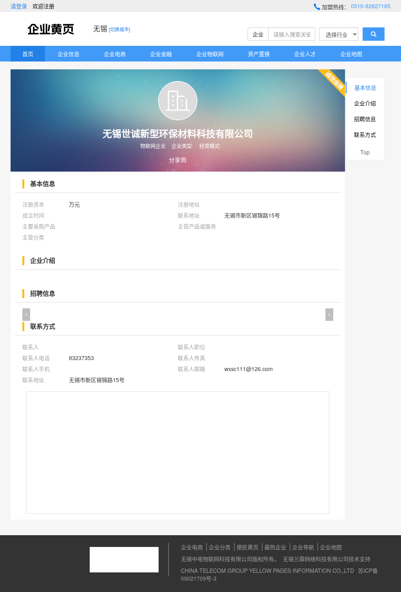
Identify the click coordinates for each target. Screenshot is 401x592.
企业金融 (161, 54)
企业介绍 (365, 103)
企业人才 (305, 54)
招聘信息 (365, 119)
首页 (27, 54)
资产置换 (259, 54)
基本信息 (365, 87)
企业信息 (68, 54)
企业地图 (351, 54)
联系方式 (365, 134)
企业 (258, 34)
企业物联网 (210, 54)
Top (365, 152)
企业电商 (115, 54)
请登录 (19, 6)
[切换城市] (119, 29)
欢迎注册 (43, 6)
